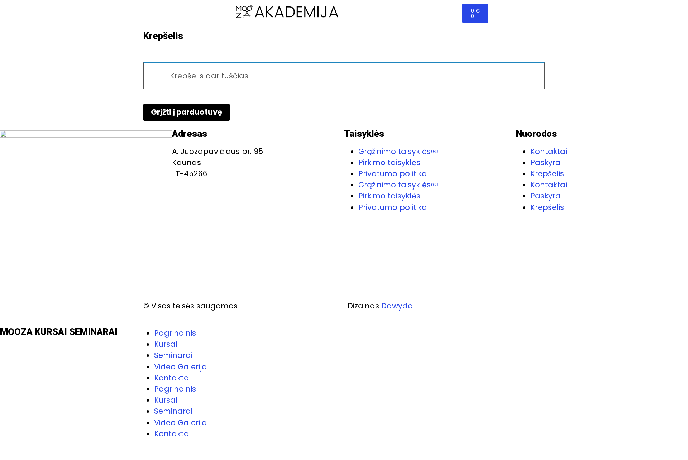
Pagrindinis (175, 389)
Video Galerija (180, 366)
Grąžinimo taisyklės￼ (398, 151)
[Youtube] (29, 448)
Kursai (165, 344)
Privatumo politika (392, 173)
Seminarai (173, 355)
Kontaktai (548, 151)
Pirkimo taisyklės (389, 162)
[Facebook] (9, 448)
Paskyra (545, 162)
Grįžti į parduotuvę (186, 112)
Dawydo (397, 306)
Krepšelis (547, 173)
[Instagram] (49, 448)
